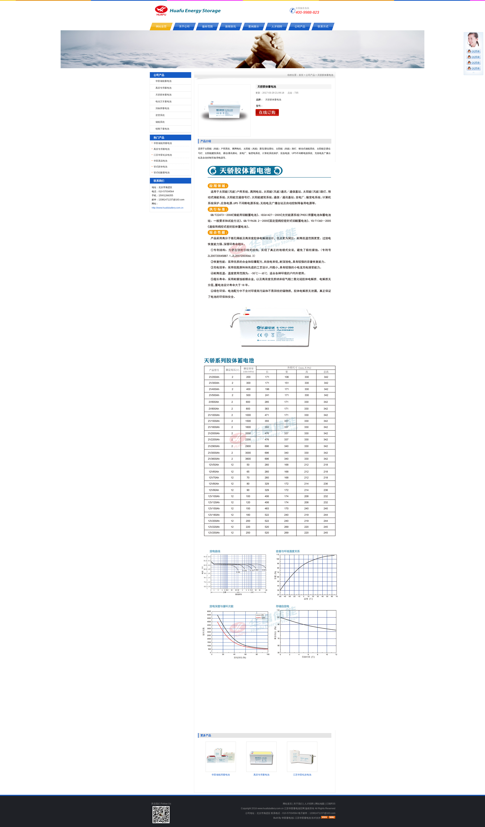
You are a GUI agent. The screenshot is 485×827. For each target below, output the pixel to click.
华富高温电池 (160, 160)
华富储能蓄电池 (163, 81)
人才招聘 (276, 26)
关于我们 (298, 803)
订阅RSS (330, 803)
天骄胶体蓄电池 (163, 94)
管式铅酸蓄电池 (162, 172)
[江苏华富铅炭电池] (302, 771)
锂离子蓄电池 (162, 128)
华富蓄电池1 (288, 818)
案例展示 (253, 26)
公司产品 (300, 26)
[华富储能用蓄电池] (221, 771)
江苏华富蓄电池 (303, 818)
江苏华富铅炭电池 (163, 155)
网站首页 (161, 26)
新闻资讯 (230, 26)
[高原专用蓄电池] (261, 771)
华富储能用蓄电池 (163, 143)
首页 (301, 75)
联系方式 (323, 26)
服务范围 (207, 26)
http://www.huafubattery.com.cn (167, 207)
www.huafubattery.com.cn (270, 808)
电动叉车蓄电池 (163, 101)
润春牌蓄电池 (162, 108)
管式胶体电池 (160, 166)
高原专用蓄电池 (163, 88)
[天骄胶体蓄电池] (224, 110)
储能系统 (160, 122)
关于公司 (184, 26)
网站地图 (319, 803)
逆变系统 (160, 115)
